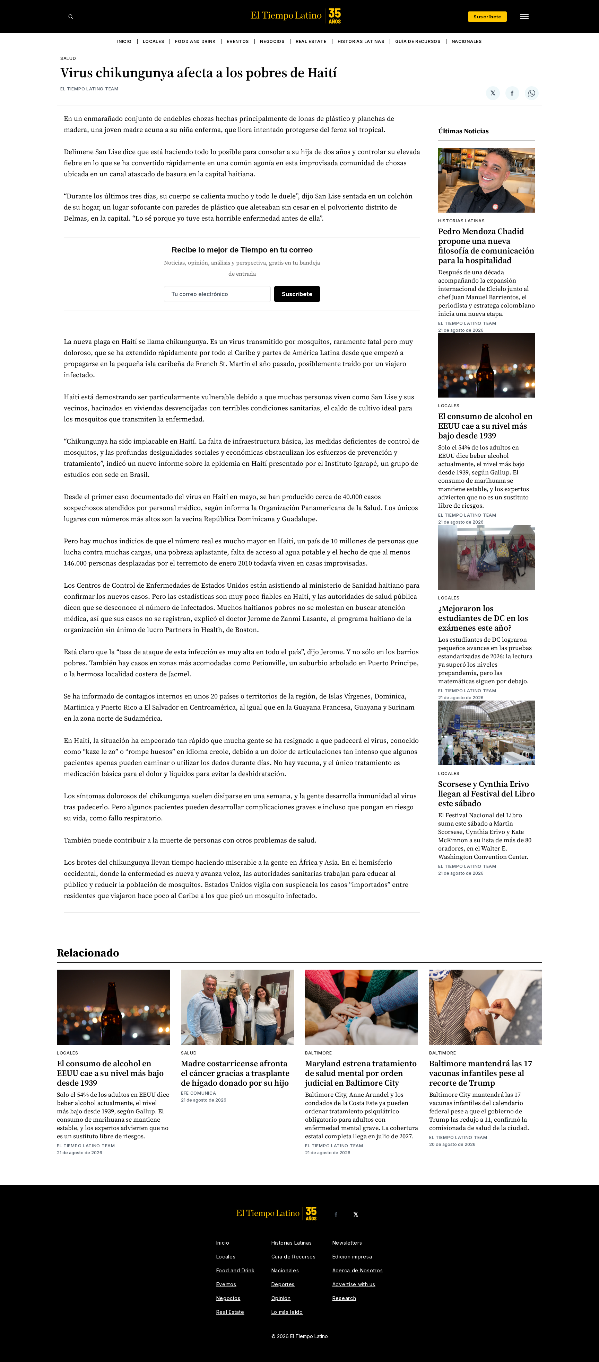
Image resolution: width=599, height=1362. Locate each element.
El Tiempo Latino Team (89, 88)
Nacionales (467, 41)
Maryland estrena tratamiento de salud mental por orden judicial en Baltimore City (361, 1073)
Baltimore (318, 1053)
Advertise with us (353, 1284)
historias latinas (461, 220)
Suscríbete (487, 16)
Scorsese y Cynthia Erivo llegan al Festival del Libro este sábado (486, 793)
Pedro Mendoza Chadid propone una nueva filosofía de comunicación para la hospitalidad (486, 245)
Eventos (238, 41)
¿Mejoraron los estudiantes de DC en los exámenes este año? (483, 618)
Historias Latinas (361, 41)
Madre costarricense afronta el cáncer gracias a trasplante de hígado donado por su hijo (235, 1073)
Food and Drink (195, 41)
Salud (68, 58)
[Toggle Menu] (524, 16)
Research (344, 1298)
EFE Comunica (198, 1093)
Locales (153, 41)
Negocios (272, 41)
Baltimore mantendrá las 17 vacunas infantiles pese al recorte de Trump (480, 1073)
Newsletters (347, 1243)
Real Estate (311, 41)
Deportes (283, 1284)
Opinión (281, 1298)
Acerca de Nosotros (357, 1270)
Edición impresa (352, 1256)
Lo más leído (287, 1312)
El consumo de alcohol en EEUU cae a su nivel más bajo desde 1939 (485, 425)
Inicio (124, 41)
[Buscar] (70, 16)
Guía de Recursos (417, 41)
